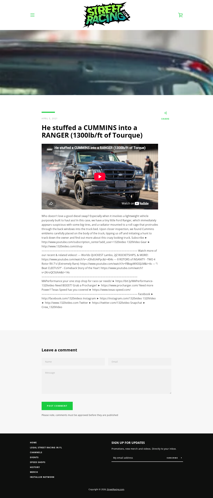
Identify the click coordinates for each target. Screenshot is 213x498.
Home (33, 442)
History (35, 467)
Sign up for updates (128, 443)
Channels (36, 452)
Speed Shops (37, 462)
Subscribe (173, 458)
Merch (34, 472)
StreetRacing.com (115, 489)
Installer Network (42, 477)
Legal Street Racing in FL (46, 447)
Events (34, 457)
